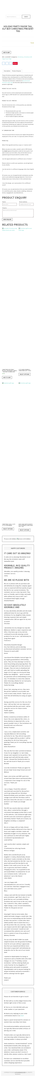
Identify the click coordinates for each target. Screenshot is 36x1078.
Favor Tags (8, 58)
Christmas (20, 57)
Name (4, 201)
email (22, 1015)
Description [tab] (7, 71)
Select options (24, 374)
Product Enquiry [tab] (16, 71)
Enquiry (4, 208)
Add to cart (6, 52)
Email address (23, 201)
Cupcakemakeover (18, 6)
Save (16, 63)
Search (26, 16)
